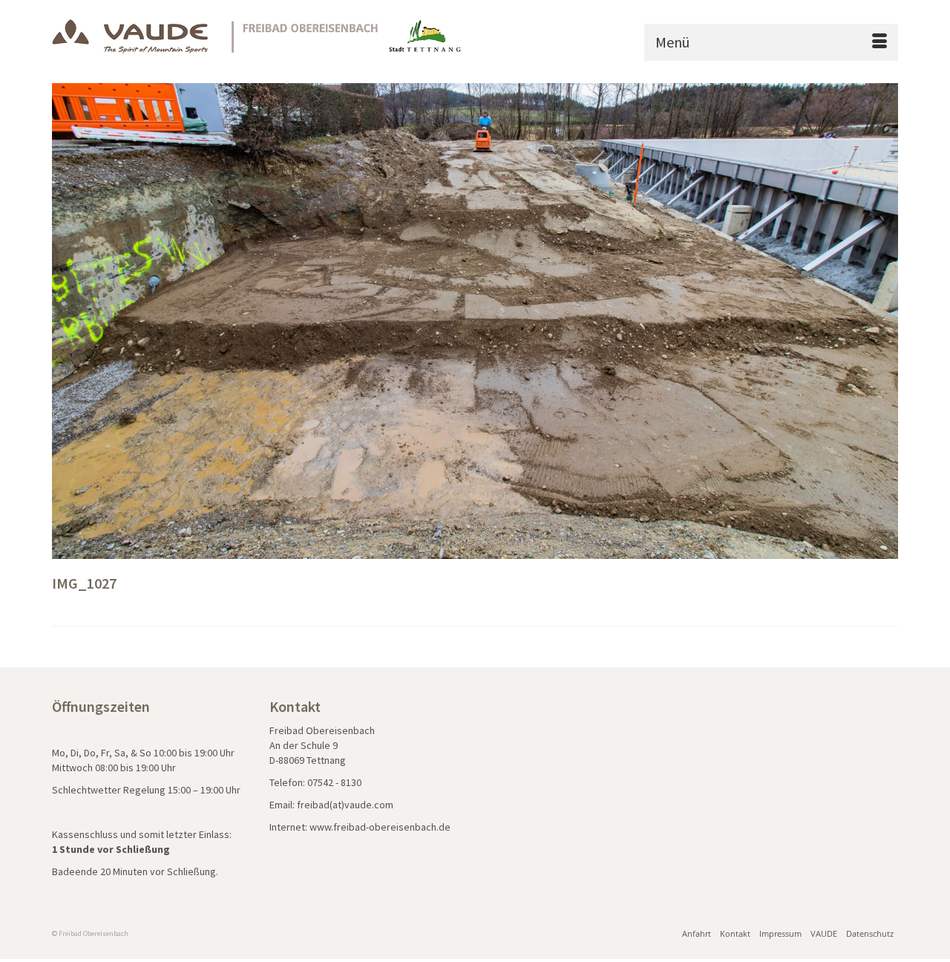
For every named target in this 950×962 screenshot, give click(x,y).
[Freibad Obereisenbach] (258, 36)
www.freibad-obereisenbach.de (380, 827)
